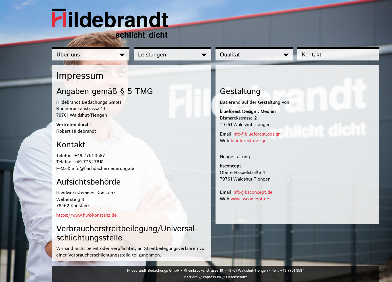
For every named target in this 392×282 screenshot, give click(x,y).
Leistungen (152, 55)
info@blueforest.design (256, 134)
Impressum (212, 277)
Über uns (68, 55)
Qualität (230, 55)
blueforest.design (249, 140)
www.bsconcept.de (250, 199)
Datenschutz (236, 277)
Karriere (191, 277)
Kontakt (311, 55)
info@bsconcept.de (252, 192)
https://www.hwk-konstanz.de (86, 215)
